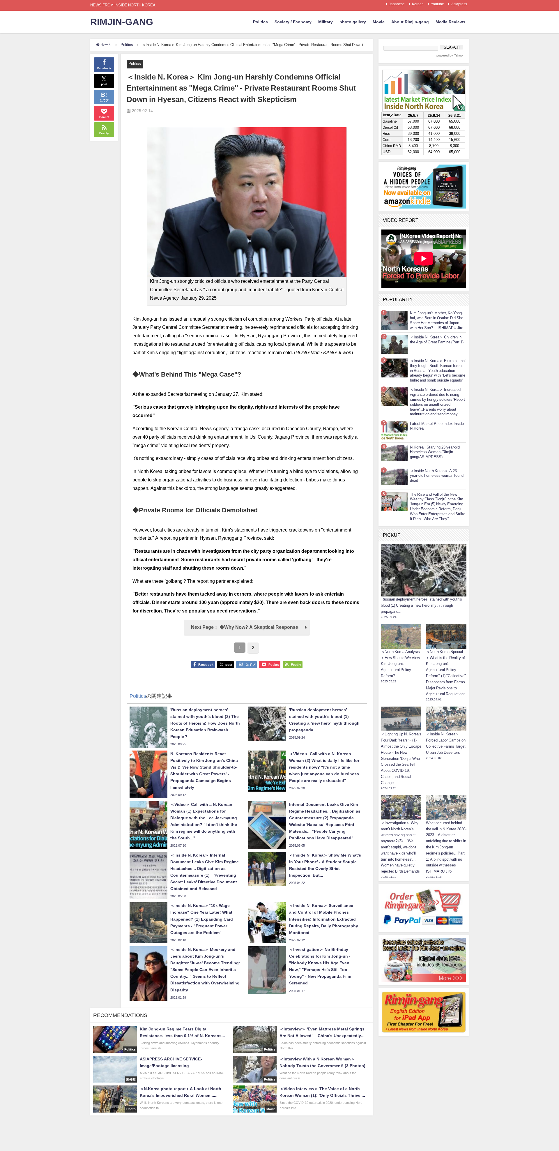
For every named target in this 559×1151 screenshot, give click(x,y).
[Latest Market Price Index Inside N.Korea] (394, 430)
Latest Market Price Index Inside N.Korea (437, 426)
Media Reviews (450, 22)
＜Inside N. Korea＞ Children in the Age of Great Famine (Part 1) (437, 339)
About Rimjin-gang (410, 22)
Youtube (437, 4)
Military (325, 22)
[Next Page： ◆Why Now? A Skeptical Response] (247, 633)
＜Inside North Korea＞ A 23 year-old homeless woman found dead (437, 476)
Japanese (397, 4)
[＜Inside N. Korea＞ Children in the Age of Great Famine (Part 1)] (394, 344)
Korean (418, 4)
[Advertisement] (423, 1075)
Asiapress (459, 4)
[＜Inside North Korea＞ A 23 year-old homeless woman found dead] (394, 476)
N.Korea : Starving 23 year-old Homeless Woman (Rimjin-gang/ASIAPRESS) (435, 452)
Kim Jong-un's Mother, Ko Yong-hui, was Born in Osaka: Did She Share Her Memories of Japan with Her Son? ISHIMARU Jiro (436, 320)
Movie (379, 22)
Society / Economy (293, 22)
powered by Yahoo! (450, 55)
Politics (260, 22)
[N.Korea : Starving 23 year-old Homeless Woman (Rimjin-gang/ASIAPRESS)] (394, 453)
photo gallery (352, 22)
